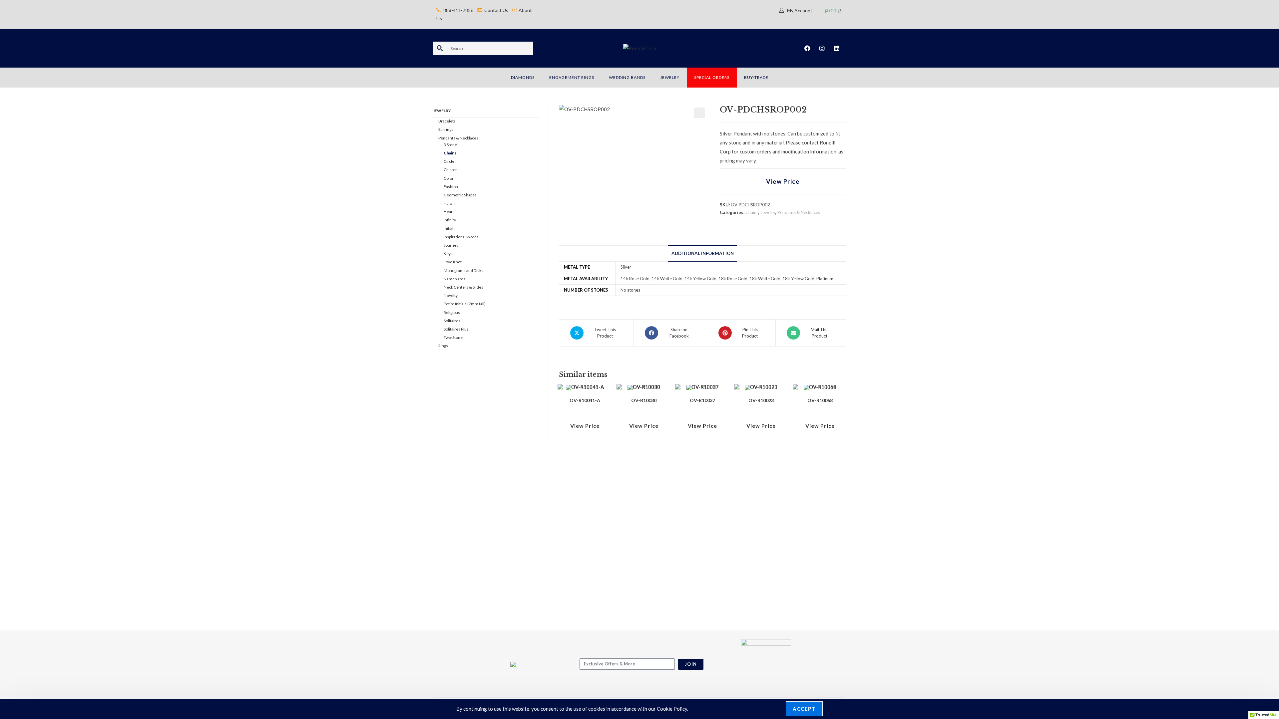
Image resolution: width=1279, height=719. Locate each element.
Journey (451, 245)
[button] (699, 113)
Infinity (450, 219)
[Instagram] (822, 48)
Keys (448, 253)
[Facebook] (807, 48)
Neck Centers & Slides (463, 287)
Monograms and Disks (463, 270)
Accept (804, 709)
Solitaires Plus (456, 329)
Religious (452, 312)
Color (449, 178)
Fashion (451, 186)
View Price (782, 181)
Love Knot (453, 261)
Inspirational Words (461, 236)
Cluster (450, 169)
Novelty (451, 295)
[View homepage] (639, 48)
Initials (449, 228)
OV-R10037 (702, 400)
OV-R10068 (820, 400)
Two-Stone (453, 337)
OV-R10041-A (585, 400)
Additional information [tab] (702, 253)
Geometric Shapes (460, 194)
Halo (448, 203)
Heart (449, 211)
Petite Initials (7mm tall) (465, 303)
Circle (449, 161)
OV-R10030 (643, 400)
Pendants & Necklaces (798, 212)
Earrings (445, 129)
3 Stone (450, 144)
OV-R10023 (761, 400)
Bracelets (447, 121)
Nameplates (454, 278)
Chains (751, 212)
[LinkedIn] (837, 48)
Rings (443, 345)
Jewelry (767, 212)
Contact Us (496, 10)
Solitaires (452, 320)
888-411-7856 (458, 10)
